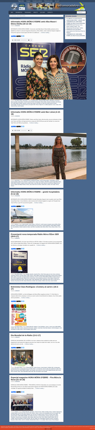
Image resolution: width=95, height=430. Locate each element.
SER (22, 280)
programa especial (49, 418)
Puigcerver (41, 104)
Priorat (37, 104)
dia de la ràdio (46, 368)
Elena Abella (43, 102)
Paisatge (19, 104)
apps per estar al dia (50, 274)
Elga (14, 414)
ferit (12, 103)
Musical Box (32, 278)
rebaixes (35, 328)
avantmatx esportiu (15, 275)
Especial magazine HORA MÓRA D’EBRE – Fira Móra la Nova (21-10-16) (36, 378)
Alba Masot (51, 100)
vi (39, 419)
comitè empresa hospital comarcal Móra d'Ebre (51, 224)
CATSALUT (37, 224)
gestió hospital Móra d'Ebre (55, 181)
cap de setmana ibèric (44, 180)
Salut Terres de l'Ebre (36, 184)
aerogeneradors (34, 100)
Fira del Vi (35, 414)
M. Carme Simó (45, 370)
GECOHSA (47, 181)
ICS (11, 226)
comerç (47, 326)
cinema (31, 275)
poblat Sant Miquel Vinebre (20, 184)
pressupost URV (31, 104)
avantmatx (57, 274)
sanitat (48, 184)
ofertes (21, 328)
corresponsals (39, 368)
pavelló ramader (26, 418)
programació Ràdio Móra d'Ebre (17, 279)
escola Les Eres (31, 181)
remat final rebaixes (47, 328)
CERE (28, 275)
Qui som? (57, 1)
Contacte (28, 1)
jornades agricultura (50, 415)
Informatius (19, 12)
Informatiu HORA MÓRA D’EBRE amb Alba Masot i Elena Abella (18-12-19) (34, 23)
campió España (14, 413)
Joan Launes (38, 370)
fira (31, 414)
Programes (28, 12)
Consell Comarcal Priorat (29, 102)
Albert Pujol (43, 274)
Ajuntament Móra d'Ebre (44, 100)
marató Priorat (50, 183)
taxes (54, 104)
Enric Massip (16, 370)
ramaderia (56, 418)
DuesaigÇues (38, 102)
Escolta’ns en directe (37, 1)
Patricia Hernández (19, 418)
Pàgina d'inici (21, 1)
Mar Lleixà (41, 183)
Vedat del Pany (14, 106)
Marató (45, 183)
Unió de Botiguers (55, 328)
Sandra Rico (44, 184)
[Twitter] (84, 9)
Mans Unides (30, 417)
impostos (25, 103)
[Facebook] (82, 9)
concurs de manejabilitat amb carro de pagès (48, 413)
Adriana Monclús (27, 180)
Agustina (32, 274)
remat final (40, 328)
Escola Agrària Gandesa (25, 414)
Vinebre (12, 185)
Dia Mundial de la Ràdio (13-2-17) (26, 335)
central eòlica (20, 102)
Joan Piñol (38, 103)
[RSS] (79, 9)
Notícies (16, 224)
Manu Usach (36, 417)
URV (60, 104)
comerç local (52, 326)
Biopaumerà (59, 411)
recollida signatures (48, 104)
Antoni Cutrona (38, 411)
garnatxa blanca (14, 415)
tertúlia (33, 280)
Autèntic (54, 411)
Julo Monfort (24, 417)
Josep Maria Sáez (39, 226)
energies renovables (51, 102)
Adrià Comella (25, 224)
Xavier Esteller (54, 280)
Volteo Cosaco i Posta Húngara (52, 419)
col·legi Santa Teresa (15, 368)
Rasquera (13, 419)
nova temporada (39, 278)
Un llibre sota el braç (46, 280)
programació (56, 278)
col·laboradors (57, 367)
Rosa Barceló (18, 280)
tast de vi (24, 419)
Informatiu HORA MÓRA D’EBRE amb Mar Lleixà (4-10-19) (35, 113)
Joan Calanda (32, 370)
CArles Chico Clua (22, 413)
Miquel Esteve (57, 183)
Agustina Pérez (37, 274)
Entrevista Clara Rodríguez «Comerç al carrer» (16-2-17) (35, 288)
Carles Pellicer (32, 224)
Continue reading (45, 32)
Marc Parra (41, 417)
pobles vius (37, 418)
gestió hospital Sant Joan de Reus (35, 225)
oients (19, 371)
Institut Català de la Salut (24, 226)
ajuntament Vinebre (35, 180)
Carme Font (28, 413)
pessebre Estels (24, 104)
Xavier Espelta (21, 106)
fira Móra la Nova (41, 414)
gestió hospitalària (46, 225)
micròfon (15, 371)
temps (57, 104)
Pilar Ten (32, 418)
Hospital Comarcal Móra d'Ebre (27, 183)
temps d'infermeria (28, 280)
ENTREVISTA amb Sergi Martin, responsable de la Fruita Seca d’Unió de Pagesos (75, 31)
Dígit (15, 276)
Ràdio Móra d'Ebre (38, 279)
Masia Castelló (53, 103)
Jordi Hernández (41, 415)
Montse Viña (54, 417)
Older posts (13, 424)
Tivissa (57, 184)
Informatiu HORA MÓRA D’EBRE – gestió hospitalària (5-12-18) (35, 193)
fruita (54, 414)
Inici (12, 12)
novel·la (12, 184)
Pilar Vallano (50, 278)
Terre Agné (53, 184)
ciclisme (33, 413)
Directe (35, 12)
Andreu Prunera (37, 367)
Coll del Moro (52, 180)
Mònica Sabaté (48, 417)
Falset (37, 181)
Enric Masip (58, 102)
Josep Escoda (19, 417)
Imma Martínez (16, 226)
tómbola (27, 419)
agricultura (32, 411)
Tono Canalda (38, 280)
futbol (56, 414)
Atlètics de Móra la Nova (47, 411)
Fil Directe (32, 276)
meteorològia (13, 104)
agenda (27, 274)
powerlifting (42, 418)
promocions (30, 328)
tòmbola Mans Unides (34, 419)
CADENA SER (50, 367)
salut (31, 184)
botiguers (36, 326)
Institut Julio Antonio (31, 103)
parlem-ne (45, 278)
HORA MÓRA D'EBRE (17, 103)
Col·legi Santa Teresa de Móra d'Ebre (28, 368)
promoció (26, 328)
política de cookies (33, 427)
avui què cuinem (23, 275)
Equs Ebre (17, 414)
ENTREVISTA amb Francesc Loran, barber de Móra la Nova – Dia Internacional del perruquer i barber (74, 26)
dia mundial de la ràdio (53, 368)
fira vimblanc (41, 181)
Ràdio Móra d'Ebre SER (48, 279)
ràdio (33, 279)
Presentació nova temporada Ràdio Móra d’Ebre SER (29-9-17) (35, 235)
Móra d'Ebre (45, 226)
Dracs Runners (24, 181)
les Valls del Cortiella (45, 103)
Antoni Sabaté (44, 367)
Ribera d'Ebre (55, 226)
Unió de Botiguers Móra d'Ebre (29, 329)
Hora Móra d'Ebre (18, 100)
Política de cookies (48, 1)
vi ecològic (43, 419)
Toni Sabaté (38, 371)
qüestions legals (28, 279)
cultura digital (36, 275)
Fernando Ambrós (26, 276)
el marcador (19, 276)
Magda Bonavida (19, 278)
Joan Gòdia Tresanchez (33, 415)
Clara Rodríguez (41, 326)
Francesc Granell (38, 276)
